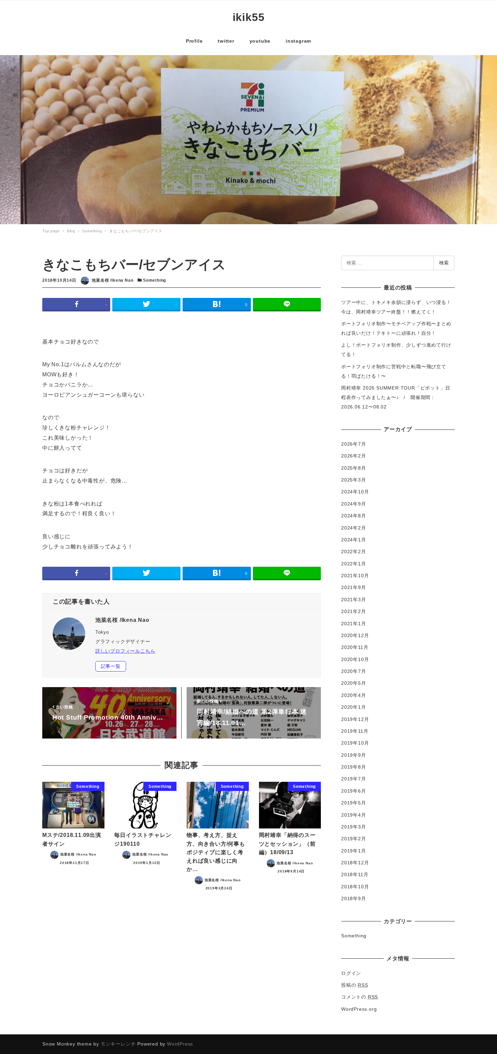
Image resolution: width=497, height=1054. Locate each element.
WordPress (180, 1044)
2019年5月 (353, 802)
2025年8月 (353, 468)
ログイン (351, 973)
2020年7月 (353, 671)
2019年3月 (353, 826)
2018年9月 (353, 898)
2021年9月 (353, 587)
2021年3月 (353, 599)
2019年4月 (353, 815)
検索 (444, 262)
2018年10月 (355, 886)
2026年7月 (353, 444)
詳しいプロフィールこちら (125, 651)
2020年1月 (353, 707)
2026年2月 (353, 456)
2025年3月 (353, 480)
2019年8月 (353, 767)
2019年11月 (354, 731)
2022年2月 (353, 551)
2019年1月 (353, 850)
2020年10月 (355, 659)
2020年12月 (355, 635)
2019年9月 (353, 755)
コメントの (359, 997)
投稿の (354, 985)
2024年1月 (353, 539)
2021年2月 (353, 611)
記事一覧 (111, 666)
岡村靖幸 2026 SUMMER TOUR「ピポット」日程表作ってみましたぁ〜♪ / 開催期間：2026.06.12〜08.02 (395, 397)
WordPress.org (359, 1009)
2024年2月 (353, 528)
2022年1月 (353, 563)
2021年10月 (355, 575)
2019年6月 (353, 791)
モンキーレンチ (118, 1044)
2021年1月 (353, 623)
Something (154, 280)
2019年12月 (355, 719)
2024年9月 (353, 504)
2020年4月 (353, 695)
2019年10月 (355, 743)
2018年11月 (354, 874)
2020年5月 (353, 683)
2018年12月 (355, 862)
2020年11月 (354, 647)
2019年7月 (353, 778)
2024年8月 (353, 515)
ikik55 (249, 17)
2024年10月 (355, 491)
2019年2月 (353, 838)
